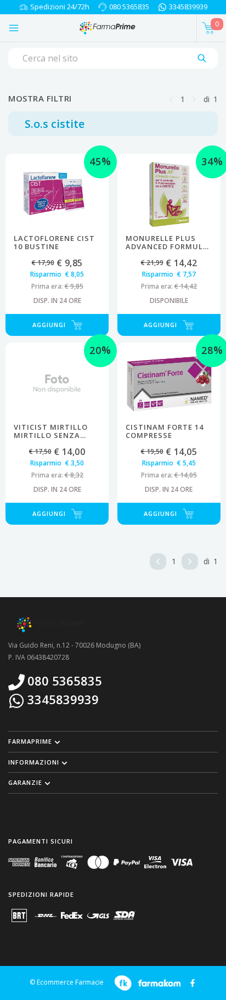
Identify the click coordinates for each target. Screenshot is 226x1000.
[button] (113, 741)
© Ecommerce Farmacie (67, 982)
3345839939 (188, 7)
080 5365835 (129, 7)
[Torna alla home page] (106, 28)
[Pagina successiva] (194, 98)
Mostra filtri (40, 98)
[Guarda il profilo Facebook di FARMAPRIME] (192, 982)
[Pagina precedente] (171, 98)
